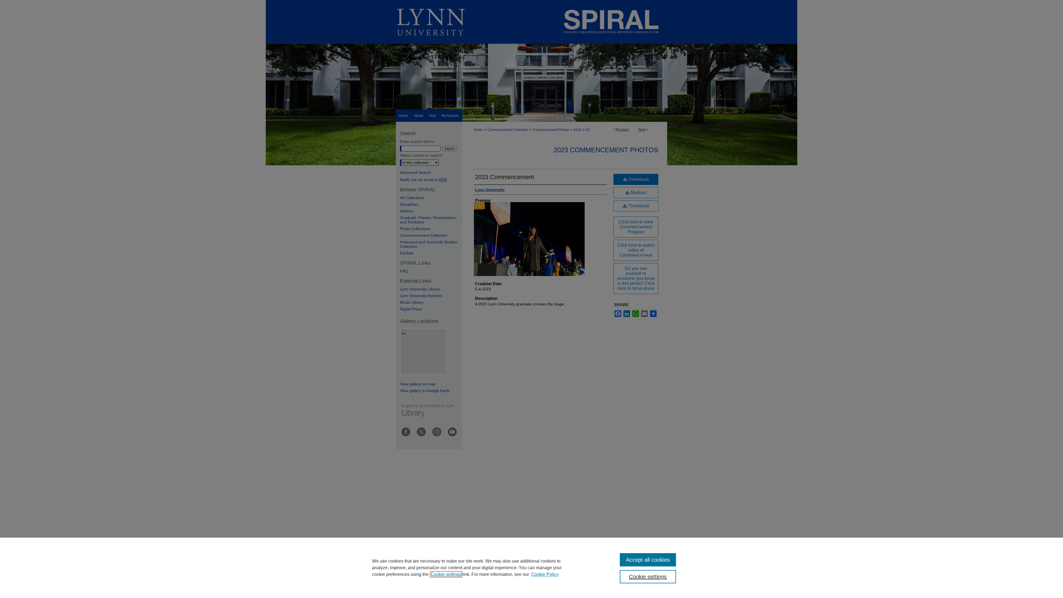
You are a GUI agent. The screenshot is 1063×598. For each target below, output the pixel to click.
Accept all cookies (648, 560)
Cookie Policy (545, 574)
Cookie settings (446, 574)
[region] (531, 567)
